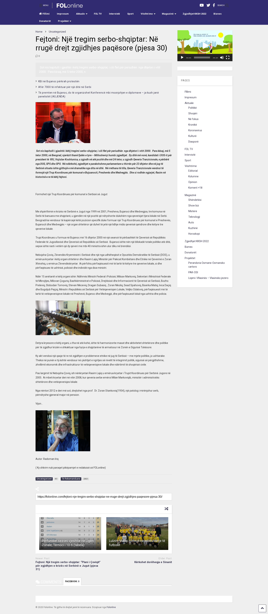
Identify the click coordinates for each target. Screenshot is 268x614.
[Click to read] (70, 533)
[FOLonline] (67, 6)
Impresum (63, 13)
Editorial (193, 170)
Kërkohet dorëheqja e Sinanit (153, 562)
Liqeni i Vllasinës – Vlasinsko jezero (208, 278)
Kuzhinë (193, 228)
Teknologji (194, 216)
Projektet (63, 21)
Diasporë (193, 141)
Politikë (192, 107)
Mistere (192, 211)
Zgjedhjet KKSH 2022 (194, 13)
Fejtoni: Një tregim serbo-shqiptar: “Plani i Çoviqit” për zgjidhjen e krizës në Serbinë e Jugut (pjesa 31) (68, 565)
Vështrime (147, 13)
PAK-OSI (193, 272)
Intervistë (114, 13)
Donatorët (45, 21)
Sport (130, 13)
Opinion (192, 182)
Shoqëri (192, 113)
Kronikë (192, 124)
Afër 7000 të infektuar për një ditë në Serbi (64, 87)
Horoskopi (194, 233)
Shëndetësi (194, 199)
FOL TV (98, 13)
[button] (205, 45)
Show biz (193, 205)
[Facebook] (214, 5)
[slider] (202, 57)
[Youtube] (202, 5)
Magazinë (168, 13)
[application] (204, 45)
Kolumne (193, 176)
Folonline (111, 607)
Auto (191, 222)
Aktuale (80, 13)
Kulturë (192, 136)
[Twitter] (208, 5)
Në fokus (193, 119)
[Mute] (222, 57)
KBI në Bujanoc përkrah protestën (58, 81)
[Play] (182, 57)
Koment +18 (195, 187)
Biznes (217, 13)
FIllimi (46, 13)
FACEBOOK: (72, 581)
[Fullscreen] (228, 57)
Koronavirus (195, 130)
